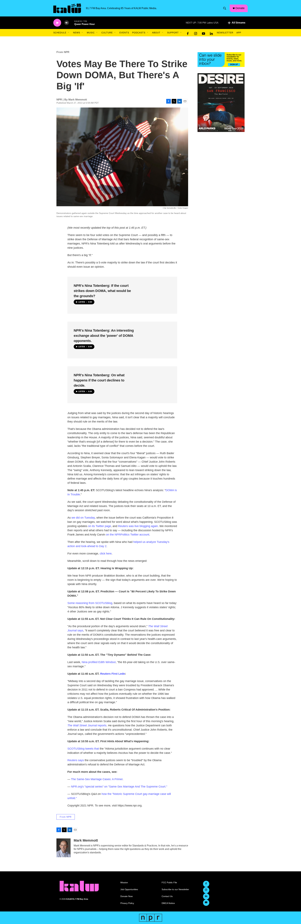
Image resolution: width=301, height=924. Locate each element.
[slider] (71, 22)
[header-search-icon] (225, 8)
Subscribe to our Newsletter (175, 889)
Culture (107, 32)
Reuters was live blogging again (138, 526)
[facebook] (187, 32)
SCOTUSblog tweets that (83, 748)
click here (106, 553)
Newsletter (225, 32)
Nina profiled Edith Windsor (99, 662)
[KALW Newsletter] (221, 59)
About (156, 32)
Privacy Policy (127, 903)
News (76, 32)
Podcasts (138, 32)
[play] (57, 23)
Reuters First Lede (112, 673)
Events (124, 32)
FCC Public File (169, 882)
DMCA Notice (168, 903)
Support (173, 32)
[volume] (66, 22)
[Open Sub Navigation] (68, 32)
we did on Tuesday (83, 517)
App (238, 32)
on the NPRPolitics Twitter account (127, 534)
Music (91, 32)
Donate (240, 8)
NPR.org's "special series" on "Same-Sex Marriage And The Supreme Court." (119, 786)
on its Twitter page (99, 526)
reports (86, 725)
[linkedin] (211, 32)
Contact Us (167, 896)
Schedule (59, 32)
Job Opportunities (129, 889)
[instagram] (195, 32)
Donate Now (126, 896)
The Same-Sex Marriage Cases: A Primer (97, 779)
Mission (124, 882)
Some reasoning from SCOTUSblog (89, 603)
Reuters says (75, 760)
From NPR (62, 52)
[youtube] (203, 32)
